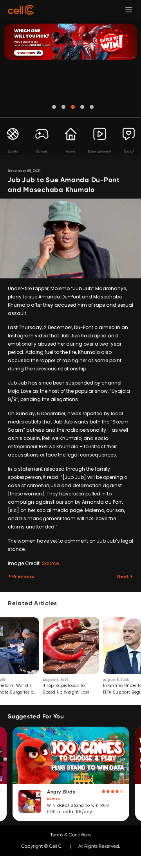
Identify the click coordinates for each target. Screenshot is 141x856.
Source (50, 563)
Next (123, 576)
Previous (22, 576)
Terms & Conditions (70, 834)
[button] (54, 107)
